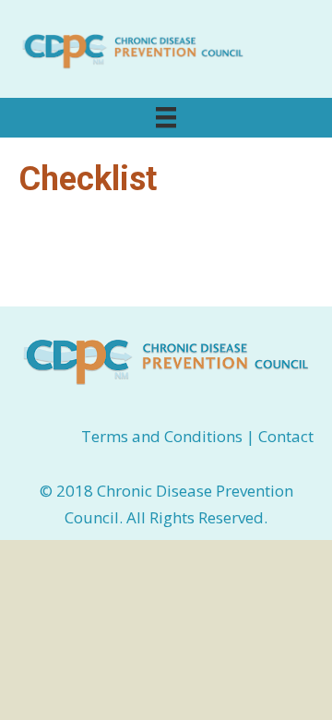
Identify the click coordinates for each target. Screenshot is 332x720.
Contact (286, 436)
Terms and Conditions (163, 436)
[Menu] (166, 117)
